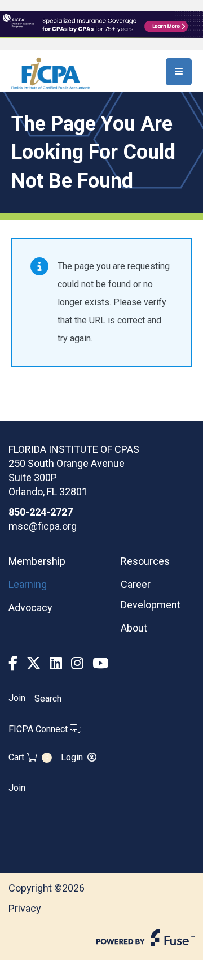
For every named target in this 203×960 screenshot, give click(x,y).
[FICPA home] (50, 72)
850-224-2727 (40, 512)
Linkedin (56, 663)
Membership (36, 561)
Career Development (150, 594)
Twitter (34, 663)
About (134, 628)
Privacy (24, 908)
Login (72, 757)
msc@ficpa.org (42, 526)
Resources (145, 561)
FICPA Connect (39, 729)
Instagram (77, 663)
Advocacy (30, 607)
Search (47, 698)
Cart (28, 757)
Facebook (12, 663)
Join (16, 698)
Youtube (100, 663)
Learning (27, 584)
